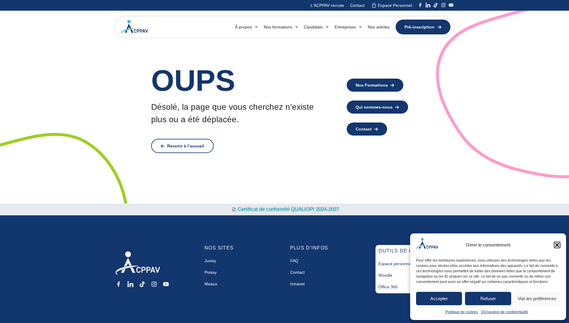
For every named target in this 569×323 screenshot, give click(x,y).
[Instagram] (443, 5)
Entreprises (345, 27)
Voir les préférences (537, 298)
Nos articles (379, 27)
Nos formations (278, 27)
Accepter (439, 298)
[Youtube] (451, 5)
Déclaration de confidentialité (504, 312)
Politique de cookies (461, 312)
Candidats (313, 27)
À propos (243, 27)
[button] (557, 245)
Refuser (488, 298)
